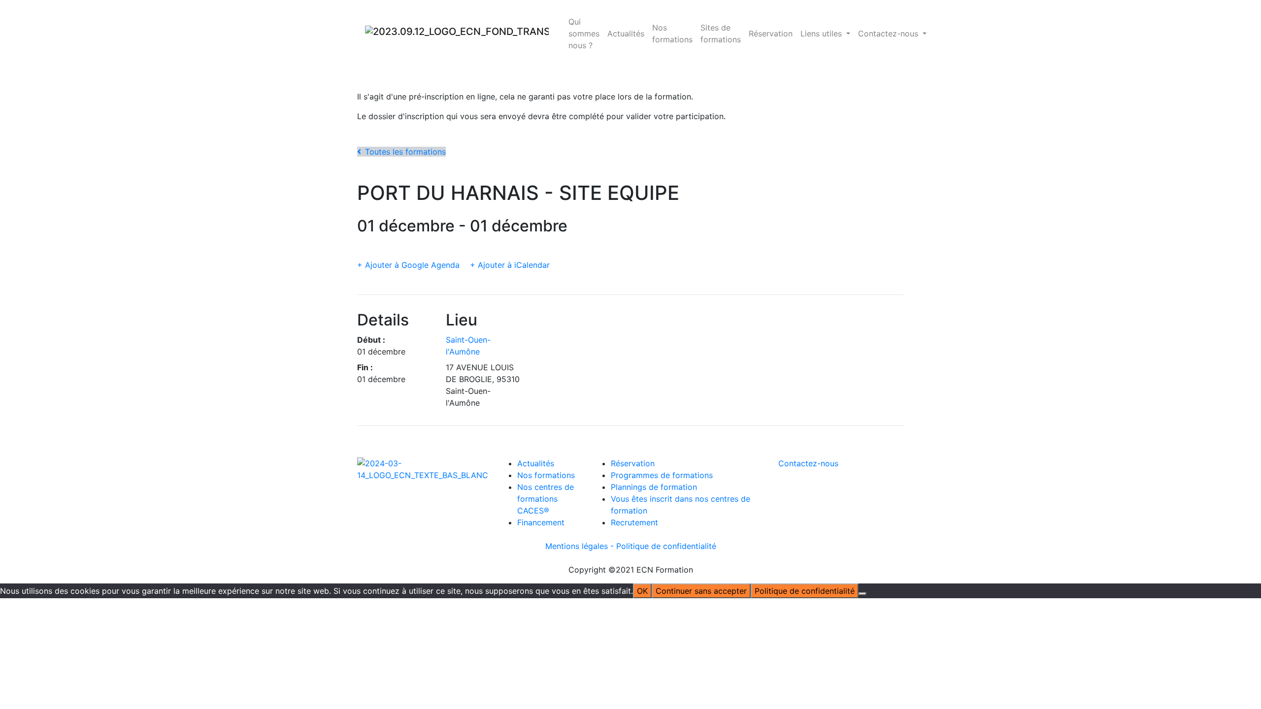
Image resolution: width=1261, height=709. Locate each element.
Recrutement (634, 522)
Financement (540, 522)
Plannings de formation (654, 487)
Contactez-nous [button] (889, 33)
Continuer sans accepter (701, 591)
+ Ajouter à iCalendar (510, 265)
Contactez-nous (808, 463)
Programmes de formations (662, 475)
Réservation (771, 33)
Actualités (625, 33)
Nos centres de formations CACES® (545, 499)
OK (642, 591)
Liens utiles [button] (822, 33)
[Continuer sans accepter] (862, 593)
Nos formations (672, 33)
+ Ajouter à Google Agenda (408, 265)
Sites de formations (720, 33)
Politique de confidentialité (666, 546)
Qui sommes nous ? (583, 33)
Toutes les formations (405, 152)
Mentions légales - (580, 546)
